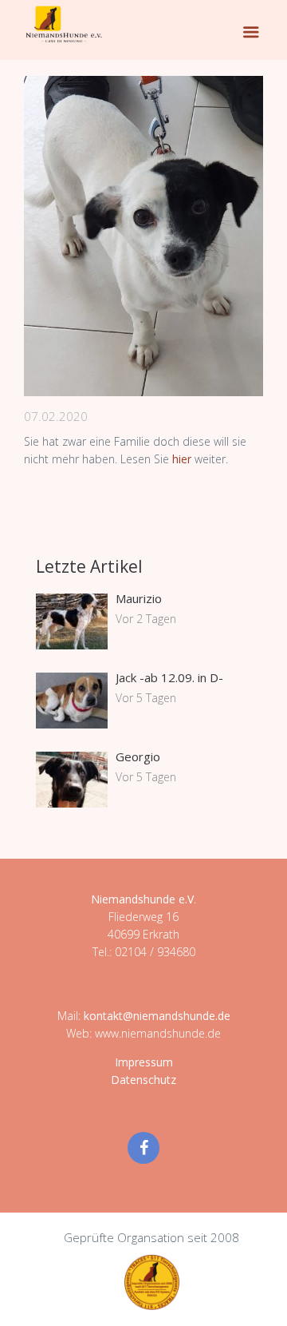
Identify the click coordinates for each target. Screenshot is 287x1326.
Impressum (144, 1062)
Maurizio (139, 598)
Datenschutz (143, 1079)
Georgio (138, 756)
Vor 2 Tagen (146, 618)
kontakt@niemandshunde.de (157, 1015)
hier (183, 458)
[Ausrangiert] (143, 236)
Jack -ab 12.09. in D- (169, 677)
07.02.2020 (56, 416)
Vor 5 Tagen (146, 697)
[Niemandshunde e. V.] (64, 24)
